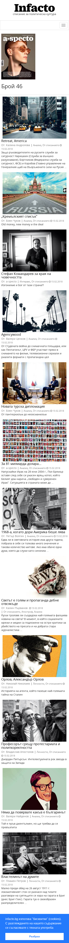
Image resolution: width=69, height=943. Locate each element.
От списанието (51, 145)
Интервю (25, 281)
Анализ (37, 145)
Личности (38, 683)
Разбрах (34, 936)
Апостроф (27, 611)
